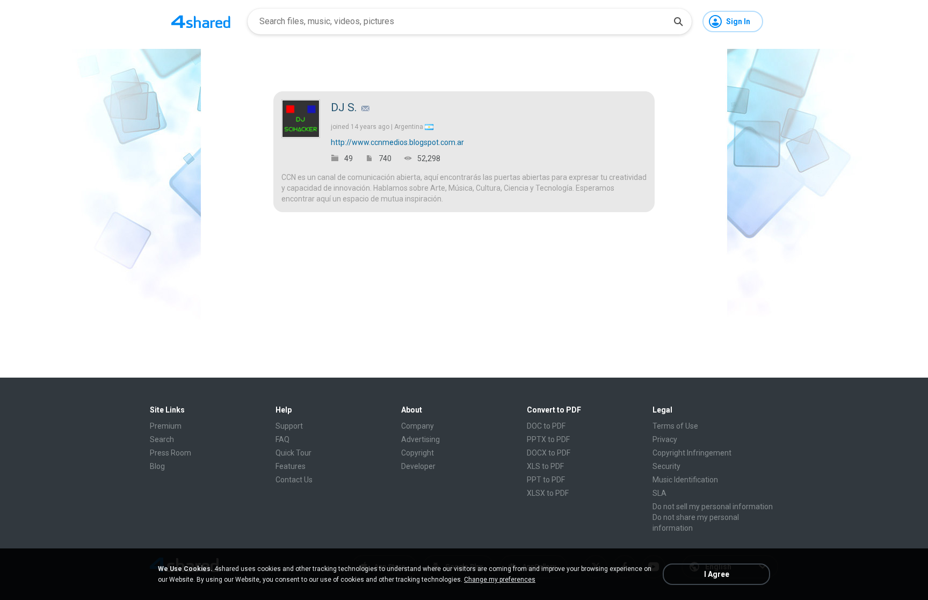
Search (162, 439)
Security (666, 466)
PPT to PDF (546, 479)
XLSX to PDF (548, 493)
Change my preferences (499, 579)
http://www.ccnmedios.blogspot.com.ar (397, 142)
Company (417, 426)
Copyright (417, 453)
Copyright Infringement (692, 453)
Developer (418, 466)
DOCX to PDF (548, 453)
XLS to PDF (545, 466)
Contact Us (294, 479)
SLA (659, 493)
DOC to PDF (546, 426)
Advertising (420, 439)
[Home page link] (200, 21)
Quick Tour (293, 453)
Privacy (665, 439)
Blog (157, 466)
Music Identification (685, 479)
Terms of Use (675, 426)
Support (289, 426)
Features (291, 466)
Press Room (170, 453)
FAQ (282, 439)
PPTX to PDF (548, 439)
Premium (166, 426)
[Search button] (678, 21)
